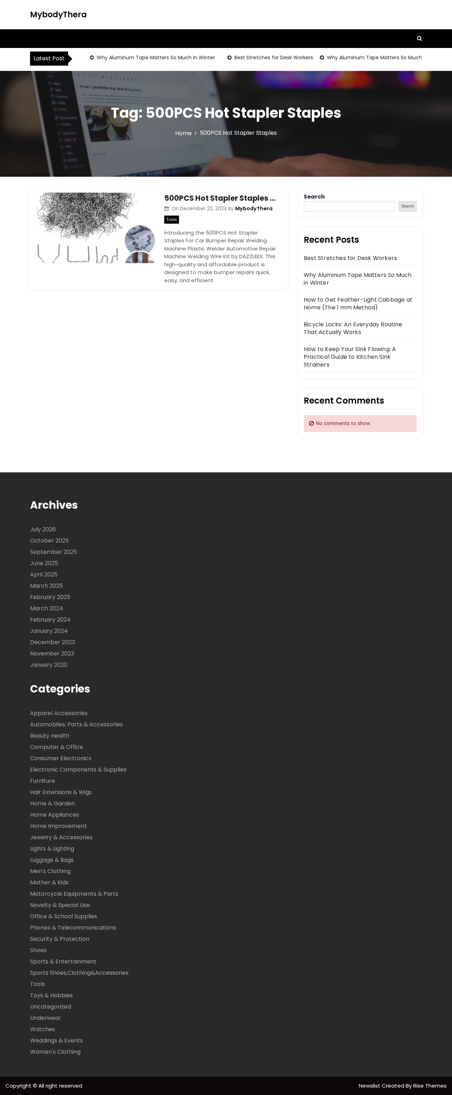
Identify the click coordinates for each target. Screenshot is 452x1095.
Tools (171, 219)
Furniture (42, 781)
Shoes (38, 950)
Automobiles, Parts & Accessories (76, 724)
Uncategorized (50, 1007)
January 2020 (48, 665)
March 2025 (46, 586)
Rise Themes (430, 1085)
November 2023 (52, 653)
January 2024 (49, 631)
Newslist (370, 1085)
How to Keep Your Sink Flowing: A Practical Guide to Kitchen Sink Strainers (350, 357)
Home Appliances (54, 815)
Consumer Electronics (60, 758)
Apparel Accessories (59, 713)
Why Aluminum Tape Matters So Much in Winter (146, 57)
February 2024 (50, 620)
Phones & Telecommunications (73, 928)
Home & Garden (52, 803)
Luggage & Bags (52, 860)
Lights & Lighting (52, 849)
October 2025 (49, 541)
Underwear (45, 1018)
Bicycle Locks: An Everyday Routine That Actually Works (353, 328)
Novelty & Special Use (60, 905)
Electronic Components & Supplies (78, 770)
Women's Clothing (55, 1052)
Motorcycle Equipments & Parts (74, 894)
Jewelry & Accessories (61, 837)
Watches (42, 1029)
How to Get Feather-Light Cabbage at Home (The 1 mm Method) (358, 303)
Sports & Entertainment (63, 961)
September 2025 (53, 552)
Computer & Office (56, 747)
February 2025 (50, 597)
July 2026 (43, 529)
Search (314, 197)
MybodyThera (58, 14)
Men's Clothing (50, 871)
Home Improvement (58, 826)
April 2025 (44, 574)
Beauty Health (49, 736)
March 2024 (46, 608)
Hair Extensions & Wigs (61, 792)
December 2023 (52, 642)
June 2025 (44, 563)
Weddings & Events (56, 1040)
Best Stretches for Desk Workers (264, 57)
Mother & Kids (49, 882)
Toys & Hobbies (51, 995)
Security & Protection (59, 939)
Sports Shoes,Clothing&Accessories (79, 973)
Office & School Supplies (63, 916)
